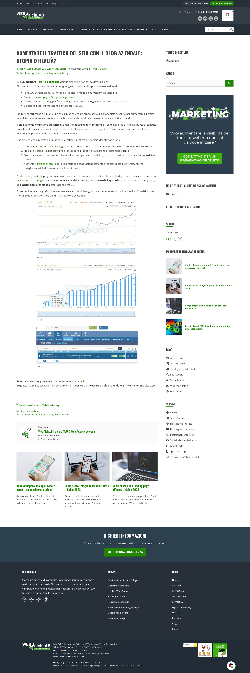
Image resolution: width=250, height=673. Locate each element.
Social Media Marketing (183, 440)
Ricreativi (106, 653)
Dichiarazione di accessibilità (90, 662)
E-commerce (177, 363)
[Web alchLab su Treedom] (200, 18)
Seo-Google (176, 374)
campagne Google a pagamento (56, 97)
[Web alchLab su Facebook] (205, 18)
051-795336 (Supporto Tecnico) (70, 647)
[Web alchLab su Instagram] (210, 18)
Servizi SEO (85, 29)
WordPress (176, 391)
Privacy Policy (58, 662)
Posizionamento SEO (182, 434)
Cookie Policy (71, 662)
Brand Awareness (50, 146)
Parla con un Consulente (196, 3)
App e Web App (178, 451)
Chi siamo (32, 29)
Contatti (167, 29)
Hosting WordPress (181, 423)
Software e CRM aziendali (185, 457)
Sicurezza (127, 29)
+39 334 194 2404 (208, 12)
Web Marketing (100, 68)
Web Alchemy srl (64, 644)
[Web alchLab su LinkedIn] (216, 18)
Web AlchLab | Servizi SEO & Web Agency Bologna (66, 431)
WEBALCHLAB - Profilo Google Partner (68, 656)
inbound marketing (44, 73)
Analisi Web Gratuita (222, 3)
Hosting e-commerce (182, 429)
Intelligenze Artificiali (183, 369)
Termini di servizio (127, 665)
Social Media (177, 380)
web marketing (61, 73)
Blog (154, 29)
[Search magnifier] (232, 29)
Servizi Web (48, 29)
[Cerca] (229, 83)
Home (19, 29)
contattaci (78, 381)
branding (29, 73)
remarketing (44, 101)
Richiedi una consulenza (125, 552)
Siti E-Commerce (179, 418)
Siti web (174, 412)
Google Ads (176, 446)
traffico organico (49, 81)
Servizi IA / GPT (66, 29)
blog (22, 73)
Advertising (176, 358)
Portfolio (142, 29)
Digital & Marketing (106, 29)
